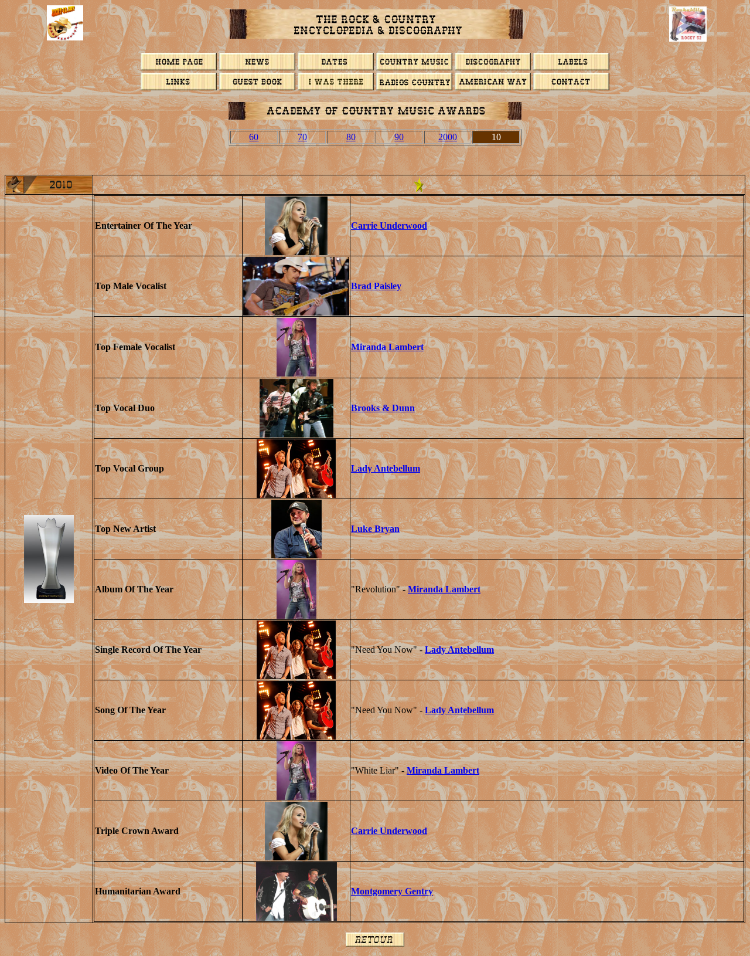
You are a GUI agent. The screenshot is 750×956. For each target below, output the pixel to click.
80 (351, 137)
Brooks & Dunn (383, 408)
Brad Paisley (376, 286)
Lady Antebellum (385, 468)
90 (399, 137)
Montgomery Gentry (392, 891)
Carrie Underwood (389, 225)
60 (253, 137)
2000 (447, 137)
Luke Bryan (375, 529)
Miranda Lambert (387, 347)
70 (302, 137)
